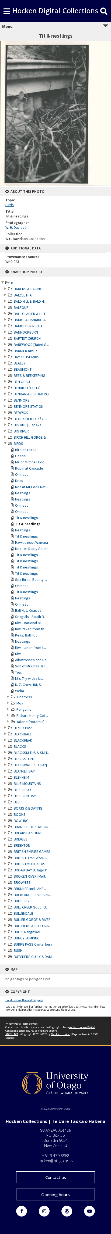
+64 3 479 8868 (55, 1155)
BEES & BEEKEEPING (29, 375)
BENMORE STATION (28, 406)
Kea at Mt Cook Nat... (31, 486)
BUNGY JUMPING (27, 938)
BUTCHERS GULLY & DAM (33, 956)
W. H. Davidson (17, 227)
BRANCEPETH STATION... (32, 826)
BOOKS (20, 814)
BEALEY (19, 363)
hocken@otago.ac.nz (55, 1160)
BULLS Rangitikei (27, 931)
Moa (19, 703)
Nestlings (22, 493)
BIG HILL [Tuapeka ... (29, 425)
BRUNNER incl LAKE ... (30, 888)
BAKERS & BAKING (28, 289)
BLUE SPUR (22, 789)
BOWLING (21, 820)
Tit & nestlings (26, 517)
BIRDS (18, 443)
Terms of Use (30, 1023)
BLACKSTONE (24, 758)
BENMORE (21, 400)
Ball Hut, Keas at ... (29, 610)
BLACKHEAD (23, 740)
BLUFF (18, 802)
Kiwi (18, 653)
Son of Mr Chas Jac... (31, 666)
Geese (20, 455)
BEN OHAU (22, 381)
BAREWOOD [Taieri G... (31, 344)
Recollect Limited (60, 1034)
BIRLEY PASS (23, 727)
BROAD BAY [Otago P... (31, 870)
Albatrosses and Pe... (32, 659)
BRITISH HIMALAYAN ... (31, 857)
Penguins (23, 709)
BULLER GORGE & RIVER (32, 919)
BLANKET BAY (24, 771)
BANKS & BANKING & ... (31, 319)
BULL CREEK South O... (31, 907)
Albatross (24, 697)
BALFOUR (21, 307)
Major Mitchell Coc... (31, 462)
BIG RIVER (21, 431)
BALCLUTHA (23, 295)
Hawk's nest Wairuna (31, 542)
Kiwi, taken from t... (30, 647)
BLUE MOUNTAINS (27, 783)
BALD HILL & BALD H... (30, 301)
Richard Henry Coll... (32, 715)
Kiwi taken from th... (31, 629)
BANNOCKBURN (26, 332)
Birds (9, 204)
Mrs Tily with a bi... (29, 678)
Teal (18, 672)
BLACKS (20, 746)
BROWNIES (22, 882)
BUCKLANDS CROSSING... (33, 894)
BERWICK (21, 412)
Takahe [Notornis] (30, 721)
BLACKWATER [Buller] (30, 765)
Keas (19, 480)
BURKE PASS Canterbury (33, 944)
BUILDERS (21, 901)
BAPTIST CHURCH (27, 338)
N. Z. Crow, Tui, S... (29, 684)
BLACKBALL (23, 734)
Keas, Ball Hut (26, 635)
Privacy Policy (13, 1023)
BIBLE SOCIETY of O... (30, 418)
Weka (19, 690)
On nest (21, 474)
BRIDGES (20, 839)
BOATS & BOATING (28, 808)
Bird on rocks (25, 449)
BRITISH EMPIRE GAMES (32, 851)
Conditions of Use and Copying (24, 1000)
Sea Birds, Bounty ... (31, 579)
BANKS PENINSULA (28, 326)
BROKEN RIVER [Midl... (30, 876)
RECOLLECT (11, 1034)
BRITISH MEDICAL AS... (31, 863)
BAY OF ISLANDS (26, 357)
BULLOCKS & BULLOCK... (32, 925)
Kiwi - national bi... (29, 622)
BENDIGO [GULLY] (27, 387)
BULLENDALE (23, 913)
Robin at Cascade (29, 468)
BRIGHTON (22, 845)
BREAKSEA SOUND (28, 833)
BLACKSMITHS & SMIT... (32, 752)
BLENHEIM (21, 777)
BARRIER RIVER (25, 350)
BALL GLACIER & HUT (30, 313)
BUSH (18, 950)
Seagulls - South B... (30, 616)
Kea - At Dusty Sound (31, 548)
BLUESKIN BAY (25, 795)
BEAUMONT (23, 369)
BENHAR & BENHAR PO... (32, 394)
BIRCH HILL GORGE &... (31, 437)
